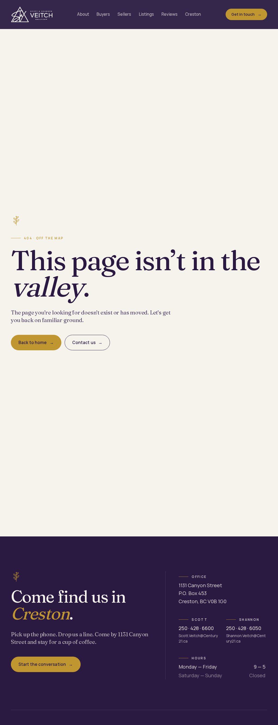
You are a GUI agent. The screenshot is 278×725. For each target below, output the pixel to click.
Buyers (103, 14)
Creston (193, 14)
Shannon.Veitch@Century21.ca (246, 638)
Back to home (32, 342)
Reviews (170, 14)
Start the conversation (42, 664)
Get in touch (243, 14)
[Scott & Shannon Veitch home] (31, 14)
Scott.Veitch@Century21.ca (198, 638)
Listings (146, 14)
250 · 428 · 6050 (243, 628)
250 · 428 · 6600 (196, 628)
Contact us (84, 342)
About (83, 14)
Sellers (124, 14)
